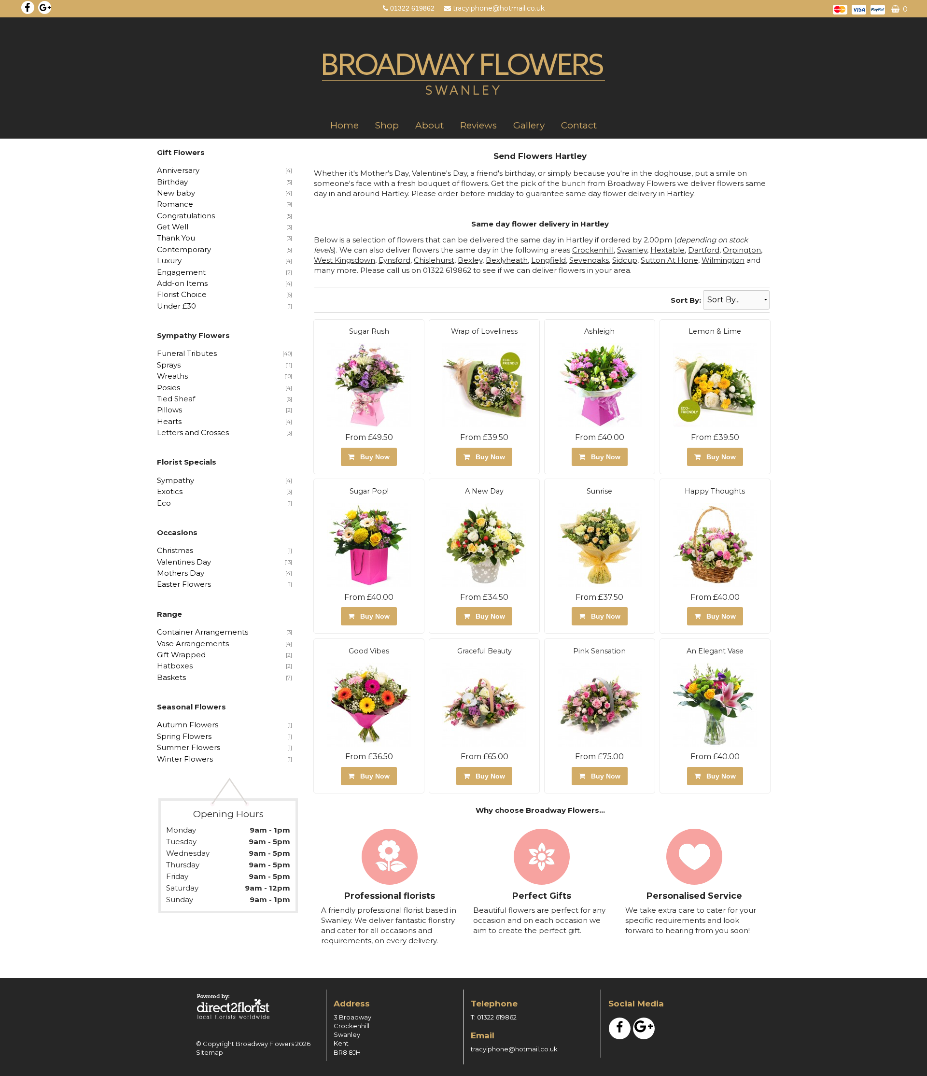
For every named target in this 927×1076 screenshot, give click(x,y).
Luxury (169, 260)
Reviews (478, 125)
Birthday (172, 181)
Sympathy (175, 480)
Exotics (170, 491)
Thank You (176, 237)
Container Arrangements (202, 632)
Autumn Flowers (187, 724)
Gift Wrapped (181, 654)
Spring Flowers (184, 736)
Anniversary (178, 170)
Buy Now (373, 457)
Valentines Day (184, 561)
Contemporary (184, 249)
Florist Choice (182, 294)
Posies (168, 387)
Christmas (175, 550)
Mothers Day (180, 573)
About (429, 125)
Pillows (169, 409)
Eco (164, 503)
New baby (176, 193)
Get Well (172, 226)
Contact (579, 125)
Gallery (529, 125)
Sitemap (209, 1052)
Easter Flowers (184, 584)
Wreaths (172, 376)
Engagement (181, 272)
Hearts (169, 421)
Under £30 (176, 306)
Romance (175, 204)
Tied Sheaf (176, 398)
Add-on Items (182, 283)
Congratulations (186, 215)
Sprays (169, 364)
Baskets (171, 677)
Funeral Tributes (187, 353)
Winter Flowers (185, 759)
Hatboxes (175, 665)
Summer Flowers (188, 747)
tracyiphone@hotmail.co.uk (499, 8)
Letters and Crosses (193, 432)
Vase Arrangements (193, 643)
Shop (387, 125)
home (344, 125)
